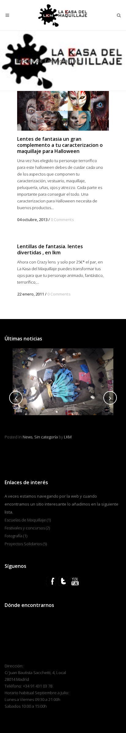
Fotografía (13, 536)
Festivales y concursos (25, 528)
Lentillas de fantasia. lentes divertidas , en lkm (50, 249)
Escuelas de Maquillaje (25, 520)
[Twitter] (63, 580)
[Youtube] (74, 580)
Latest (103, 430)
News (115, 430)
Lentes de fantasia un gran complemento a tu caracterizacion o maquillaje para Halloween (60, 145)
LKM (26, 437)
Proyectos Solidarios (23, 543)
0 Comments (62, 219)
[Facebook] (51, 580)
